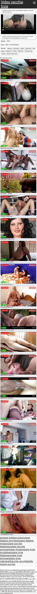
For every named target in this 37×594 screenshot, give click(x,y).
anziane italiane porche (15, 539)
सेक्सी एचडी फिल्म (11, 579)
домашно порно (5, 576)
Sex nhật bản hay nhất (24, 570)
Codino (22, 48)
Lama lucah (29, 586)
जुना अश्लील (25, 579)
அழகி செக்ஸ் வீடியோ (16, 576)
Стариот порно (9, 584)
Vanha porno (29, 575)
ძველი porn (9, 575)
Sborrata (20, 51)
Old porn (2, 570)
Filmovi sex (19, 588)
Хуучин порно (10, 583)
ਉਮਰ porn (9, 581)
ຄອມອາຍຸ (17, 591)
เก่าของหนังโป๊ (21, 586)
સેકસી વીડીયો (26, 576)
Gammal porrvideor (19, 575)
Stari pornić (17, 584)
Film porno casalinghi (11, 570)
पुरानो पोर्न (29, 591)
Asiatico (9, 48)
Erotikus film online (16, 573)
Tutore (3, 53)
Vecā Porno (18, 583)
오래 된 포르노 (12, 586)
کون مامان (34, 571)
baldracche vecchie (17, 561)
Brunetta (16, 48)
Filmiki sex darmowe (10, 588)
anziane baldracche (11, 537)
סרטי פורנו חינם (27, 590)
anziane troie (14, 549)
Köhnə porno (27, 588)
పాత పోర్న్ (19, 579)
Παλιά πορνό (19, 590)
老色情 (19, 581)
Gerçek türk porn (5, 573)
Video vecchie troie (12, 4)
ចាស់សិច (14, 581)
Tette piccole (28, 51)
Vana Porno (11, 590)
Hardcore (8, 51)
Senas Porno (26, 583)
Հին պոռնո (30, 573)
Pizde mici (3, 583)
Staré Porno (25, 584)
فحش (30, 579)
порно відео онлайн (28, 581)
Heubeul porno (8, 593)
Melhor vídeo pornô (24, 571)
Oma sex (2, 575)
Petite (15, 51)
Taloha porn (23, 591)
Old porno (11, 591)
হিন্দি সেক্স (24, 573)
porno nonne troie (12, 53)
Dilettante (28, 48)
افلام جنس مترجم (13, 571)
